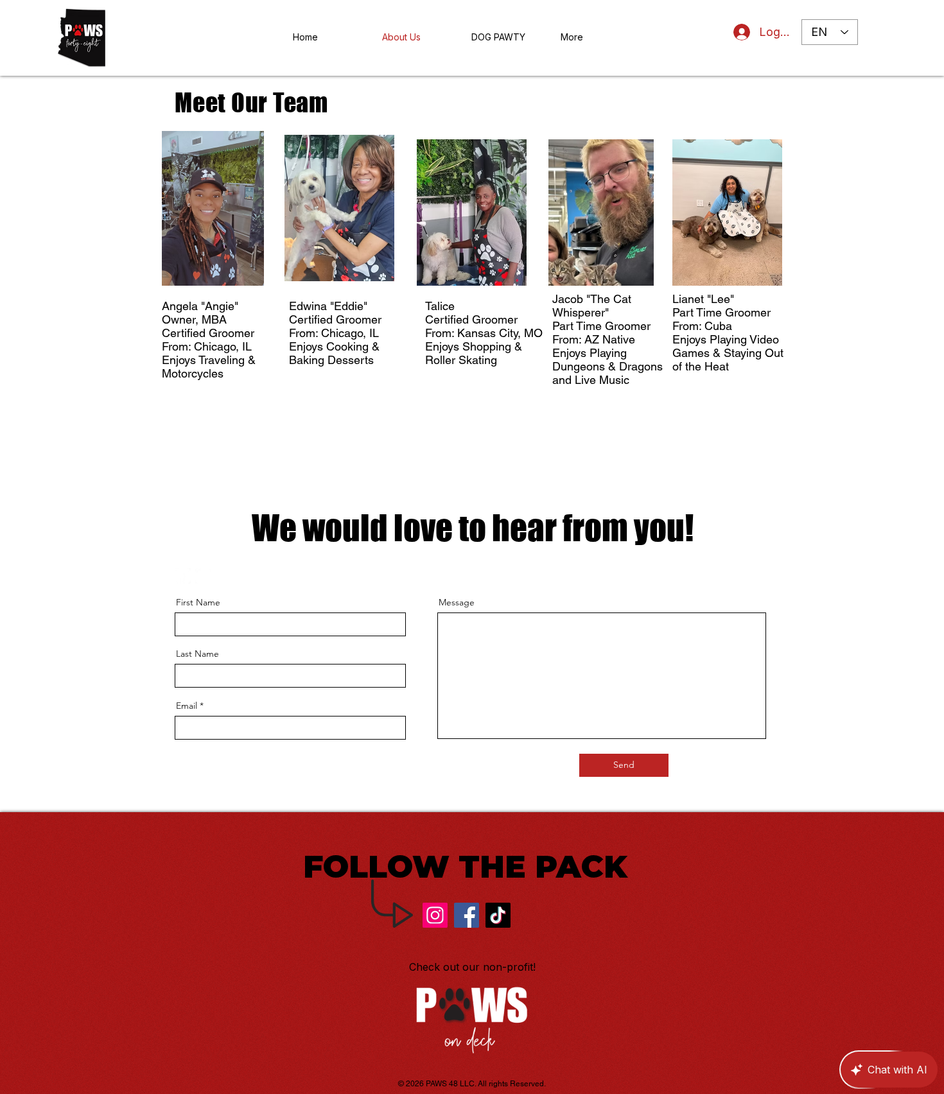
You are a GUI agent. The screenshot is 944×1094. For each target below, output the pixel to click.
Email (186, 705)
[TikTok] (498, 915)
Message (457, 602)
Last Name (197, 653)
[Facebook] (466, 915)
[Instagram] (435, 915)
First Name (198, 602)
